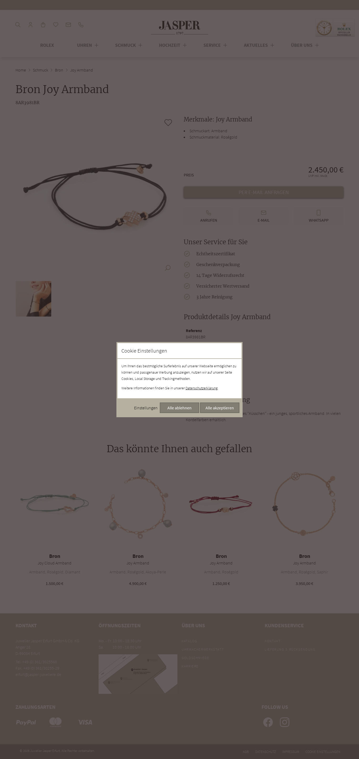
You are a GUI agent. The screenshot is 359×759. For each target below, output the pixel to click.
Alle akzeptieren (220, 407)
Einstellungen (146, 407)
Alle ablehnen (179, 407)
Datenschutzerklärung (202, 388)
